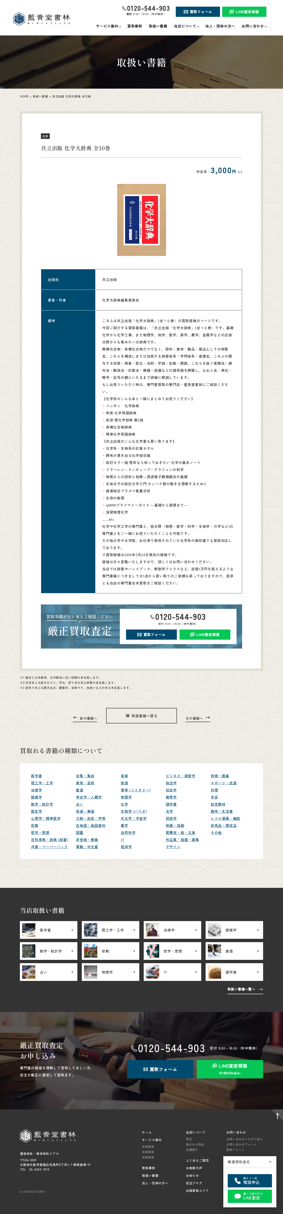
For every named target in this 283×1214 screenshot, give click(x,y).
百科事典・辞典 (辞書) (49, 839)
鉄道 (124, 782)
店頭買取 (148, 1152)
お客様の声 (194, 1168)
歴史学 (36, 811)
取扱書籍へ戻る (145, 715)
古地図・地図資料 (90, 825)
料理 (214, 790)
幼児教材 (218, 804)
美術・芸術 (85, 782)
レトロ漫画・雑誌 (225, 818)
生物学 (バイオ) (134, 811)
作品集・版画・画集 (182, 839)
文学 (169, 811)
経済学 (126, 846)
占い (79, 804)
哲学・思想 (40, 832)
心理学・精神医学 (46, 818)
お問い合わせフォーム (241, 1144)
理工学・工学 (42, 782)
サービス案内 (152, 1140)
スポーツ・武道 (224, 782)
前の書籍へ (88, 718)
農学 (124, 825)
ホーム (147, 1132)
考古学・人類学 (89, 797)
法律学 (36, 790)
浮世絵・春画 (87, 839)
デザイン (173, 846)
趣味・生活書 (222, 811)
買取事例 (134, 26)
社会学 (171, 790)
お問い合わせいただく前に (244, 1139)
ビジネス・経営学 (180, 775)
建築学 (36, 797)
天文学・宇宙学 (134, 818)
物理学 (126, 797)
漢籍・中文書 (87, 846)
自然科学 (128, 832)
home (24, 96)
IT (122, 839)
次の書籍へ (194, 718)
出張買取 (148, 1146)
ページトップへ (276, 1116)
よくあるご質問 (197, 1160)
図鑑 (79, 832)
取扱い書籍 (158, 26)
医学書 (36, 775)
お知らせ (192, 1175)
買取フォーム (201, 11)
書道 (79, 790)
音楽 (124, 775)
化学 (124, 804)
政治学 (171, 782)
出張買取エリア (197, 1190)
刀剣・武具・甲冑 (90, 818)
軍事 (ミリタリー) (136, 790)
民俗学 (171, 818)
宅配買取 (148, 1157)
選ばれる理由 (195, 1144)
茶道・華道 (85, 811)
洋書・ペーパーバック (49, 846)
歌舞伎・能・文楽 (180, 832)
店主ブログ (194, 1183)
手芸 (214, 797)
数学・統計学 (42, 804)
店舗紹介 (192, 1150)
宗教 (34, 825)
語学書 (171, 804)
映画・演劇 (175, 825)
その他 (216, 832)
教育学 (171, 797)
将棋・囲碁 (220, 775)
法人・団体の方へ (220, 26)
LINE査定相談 (247, 11)
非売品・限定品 (224, 825)
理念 (189, 1139)
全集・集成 (85, 775)
